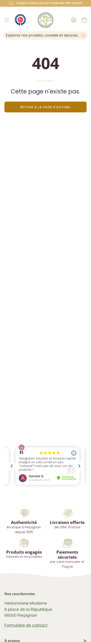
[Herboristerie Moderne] (45, 20)
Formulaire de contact (25, 625)
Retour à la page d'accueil (45, 107)
